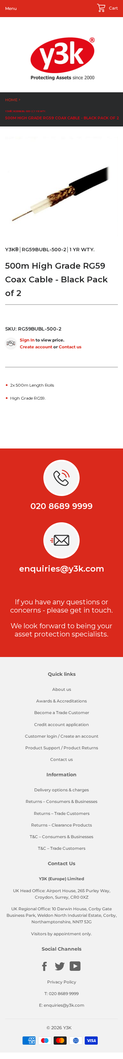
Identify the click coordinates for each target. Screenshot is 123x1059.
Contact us (70, 346)
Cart (113, 8)
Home (11, 99)
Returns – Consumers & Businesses (61, 801)
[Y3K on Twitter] (59, 970)
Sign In (27, 340)
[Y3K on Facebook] (44, 970)
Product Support (42, 747)
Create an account (79, 736)
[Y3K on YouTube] (75, 970)
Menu (11, 8)
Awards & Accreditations (61, 700)
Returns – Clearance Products (61, 825)
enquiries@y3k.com (61, 569)
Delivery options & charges (61, 789)
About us (61, 689)
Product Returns (81, 747)
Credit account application (61, 724)
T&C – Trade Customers (61, 848)
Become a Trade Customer (61, 712)
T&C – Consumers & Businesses (61, 836)
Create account (36, 346)
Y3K (67, 1027)
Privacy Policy (61, 981)
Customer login (41, 736)
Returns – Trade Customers (62, 813)
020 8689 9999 (61, 506)
